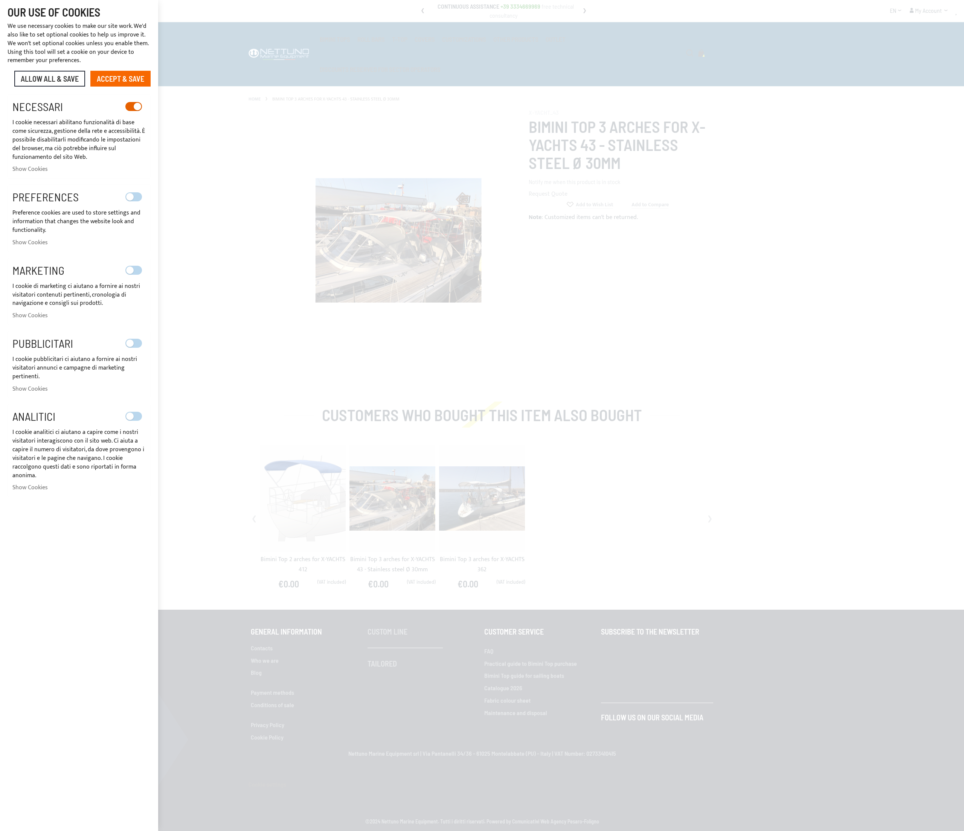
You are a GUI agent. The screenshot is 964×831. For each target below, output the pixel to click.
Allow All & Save (50, 78)
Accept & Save (120, 78)
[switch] (133, 106)
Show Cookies (30, 169)
